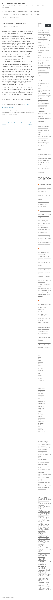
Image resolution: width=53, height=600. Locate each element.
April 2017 (40, 413)
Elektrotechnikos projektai (43, 515)
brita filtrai (41, 501)
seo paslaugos (42, 554)
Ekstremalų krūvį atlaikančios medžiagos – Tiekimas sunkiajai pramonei (44, 264)
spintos (3, 114)
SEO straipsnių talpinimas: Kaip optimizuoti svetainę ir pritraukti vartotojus (44, 120)
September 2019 (41, 403)
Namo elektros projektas (42, 543)
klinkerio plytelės (43, 527)
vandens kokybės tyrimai (43, 580)
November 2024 (41, 390)
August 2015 (40, 423)
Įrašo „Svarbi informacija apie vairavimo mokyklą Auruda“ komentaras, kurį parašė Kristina (44, 236)
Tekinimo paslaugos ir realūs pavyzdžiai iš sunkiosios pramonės (44, 339)
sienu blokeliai (42, 558)
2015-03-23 (26, 104)
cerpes (47, 501)
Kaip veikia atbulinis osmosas (44, 311)
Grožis (39, 360)
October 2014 (41, 433)
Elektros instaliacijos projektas (44, 504)
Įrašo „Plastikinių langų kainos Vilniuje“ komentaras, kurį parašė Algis (44, 216)
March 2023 (40, 393)
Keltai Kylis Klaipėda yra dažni (8, 11)
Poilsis (39, 372)
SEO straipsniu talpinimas (45, 184)
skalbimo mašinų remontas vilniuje (44, 561)
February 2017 (41, 416)
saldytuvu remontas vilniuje (44, 549)
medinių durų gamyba (42, 532)
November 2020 (41, 398)
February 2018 (41, 406)
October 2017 (41, 409)
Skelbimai (19, 110)
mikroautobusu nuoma (44, 537)
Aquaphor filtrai (41, 37)
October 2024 (41, 391)
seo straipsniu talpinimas (42, 556)
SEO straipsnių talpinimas (13, 3)
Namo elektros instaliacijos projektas (44, 540)
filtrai (40, 523)
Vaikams (40, 378)
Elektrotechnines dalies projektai (43, 518)
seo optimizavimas (44, 553)
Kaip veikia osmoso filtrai (43, 202)
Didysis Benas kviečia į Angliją (44, 93)
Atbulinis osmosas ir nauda (43, 347)
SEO (31, 14)
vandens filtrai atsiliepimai (42, 572)
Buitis (39, 357)
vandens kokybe (43, 578)
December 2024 (41, 388)
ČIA (2, 101)
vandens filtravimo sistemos (44, 576)
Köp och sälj (4, 17)
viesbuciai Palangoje (44, 589)
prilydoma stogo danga (42, 547)
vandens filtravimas (44, 574)
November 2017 (41, 408)
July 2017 (40, 411)
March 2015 (40, 429)
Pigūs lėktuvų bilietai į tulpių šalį (20, 14)
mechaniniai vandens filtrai (43, 530)
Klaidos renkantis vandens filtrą (44, 195)
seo (39, 552)
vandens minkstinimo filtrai (44, 583)
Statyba (40, 376)
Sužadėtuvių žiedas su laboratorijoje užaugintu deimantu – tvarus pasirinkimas (44, 258)
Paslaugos (40, 370)
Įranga (39, 365)
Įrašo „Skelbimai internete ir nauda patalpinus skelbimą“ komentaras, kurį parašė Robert (44, 242)
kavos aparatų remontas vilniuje (43, 525)
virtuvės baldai (8, 114)
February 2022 (41, 395)
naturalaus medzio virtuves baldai (14, 112)
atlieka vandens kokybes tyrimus (43, 497)
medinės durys (43, 535)
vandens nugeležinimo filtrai (44, 586)
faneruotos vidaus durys (44, 520)
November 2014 (41, 431)
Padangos (40, 368)
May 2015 (40, 426)
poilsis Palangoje (43, 547)
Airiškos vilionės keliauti (43, 100)
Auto (39, 355)
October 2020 (41, 400)
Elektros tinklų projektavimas (44, 512)
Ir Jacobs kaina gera (34, 11)
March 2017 (40, 414)
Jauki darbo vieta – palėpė (43, 72)
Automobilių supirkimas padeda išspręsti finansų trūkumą (43, 333)
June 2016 (40, 419)
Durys (39, 358)
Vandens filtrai (41, 380)
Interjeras (40, 363)
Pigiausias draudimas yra (43, 101)
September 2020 (41, 401)
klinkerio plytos (43, 528)
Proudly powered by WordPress (8, 597)
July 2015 (40, 424)
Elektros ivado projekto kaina (44, 506)
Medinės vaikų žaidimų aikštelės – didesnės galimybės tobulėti (44, 40)
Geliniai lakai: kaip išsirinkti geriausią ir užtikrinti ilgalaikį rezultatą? (44, 294)
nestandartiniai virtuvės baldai (27, 112)
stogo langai (42, 566)
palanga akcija (42, 545)
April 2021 (40, 396)
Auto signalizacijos (6, 14)
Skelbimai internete (14, 17)
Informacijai (37, 14)
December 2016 (41, 418)
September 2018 (41, 405)
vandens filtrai (44, 570)
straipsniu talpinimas (41, 567)
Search (40, 23)
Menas (39, 367)
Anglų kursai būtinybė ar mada (44, 113)
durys (40, 502)
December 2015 (41, 421)
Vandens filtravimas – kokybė (44, 63)
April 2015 (40, 428)
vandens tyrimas (43, 588)
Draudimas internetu (22, 11)
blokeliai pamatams (44, 500)
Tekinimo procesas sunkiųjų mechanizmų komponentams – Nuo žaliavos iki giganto (44, 136)
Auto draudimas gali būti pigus (44, 95)
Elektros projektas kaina (44, 509)
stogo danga (42, 565)
